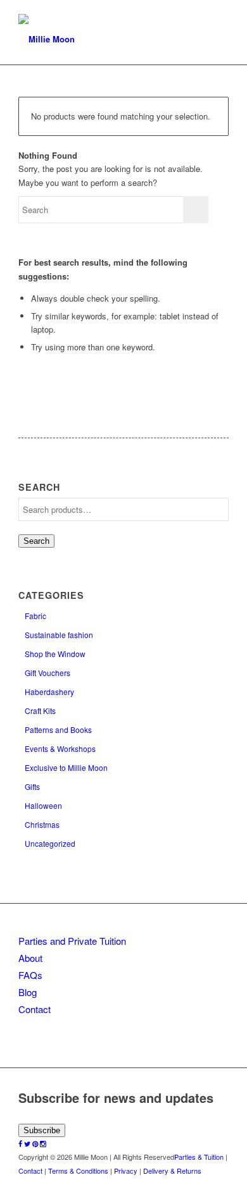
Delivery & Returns (172, 1170)
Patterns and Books (58, 729)
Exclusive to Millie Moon (66, 767)
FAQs (30, 974)
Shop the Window (55, 653)
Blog (27, 992)
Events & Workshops (60, 748)
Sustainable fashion (59, 634)
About (30, 957)
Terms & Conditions (78, 1170)
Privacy (125, 1170)
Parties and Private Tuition (72, 940)
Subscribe (41, 1130)
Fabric (35, 615)
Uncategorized (50, 843)
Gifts (32, 786)
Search (36, 541)
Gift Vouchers (47, 672)
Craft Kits (40, 710)
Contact (34, 1009)
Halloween (43, 805)
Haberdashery (49, 691)
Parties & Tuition (199, 1157)
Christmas (42, 824)
